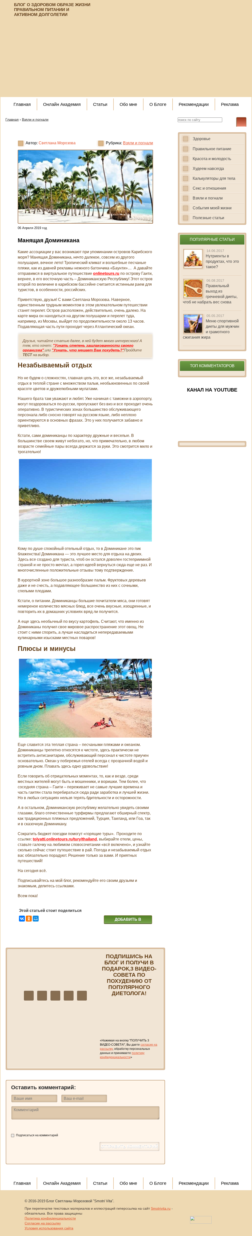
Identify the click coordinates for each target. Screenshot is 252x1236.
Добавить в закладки (128, 920)
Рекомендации (194, 104)
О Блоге (157, 104)
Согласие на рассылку (43, 1223)
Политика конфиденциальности (50, 1218)
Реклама (230, 104)
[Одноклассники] (29, 919)
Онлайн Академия (62, 104)
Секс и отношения (209, 188)
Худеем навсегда (208, 168)
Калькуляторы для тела (214, 178)
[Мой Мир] (36, 919)
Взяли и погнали (138, 143)
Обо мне (128, 104)
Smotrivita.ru (161, 1208)
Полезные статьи (208, 218)
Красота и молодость (212, 159)
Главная (22, 104)
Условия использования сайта (49, 1228)
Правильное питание (212, 149)
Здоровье (201, 139)
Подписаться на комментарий (37, 1135)
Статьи (100, 104)
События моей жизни (212, 208)
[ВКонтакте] (22, 919)
